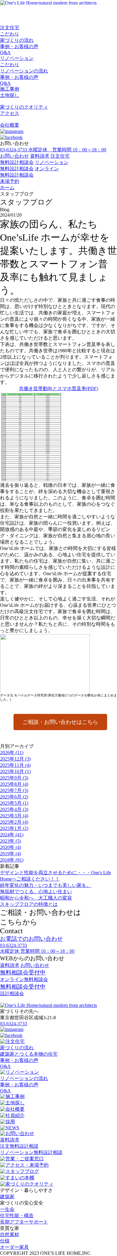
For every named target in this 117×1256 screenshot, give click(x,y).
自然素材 (9, 1234)
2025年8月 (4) (14, 784)
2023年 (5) (10, 841)
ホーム (7, 187)
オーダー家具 (14, 1247)
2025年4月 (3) (14, 809)
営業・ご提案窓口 (24, 1158)
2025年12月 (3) (15, 758)
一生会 (7, 1209)
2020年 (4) (10, 847)
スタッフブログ (22, 1171)
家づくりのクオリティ (24, 107)
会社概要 (9, 125)
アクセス (9, 113)
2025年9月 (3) (14, 777)
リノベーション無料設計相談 (31, 1152)
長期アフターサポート (24, 1221)
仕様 (5, 1240)
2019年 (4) (10, 853)
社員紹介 (15, 1115)
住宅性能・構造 (17, 1215)
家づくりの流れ (17, 40)
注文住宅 (9, 27)
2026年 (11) (11, 752)
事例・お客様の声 (19, 46)
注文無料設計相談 (19, 1146)
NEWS (12, 1127)
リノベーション (17, 58)
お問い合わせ (14, 156)
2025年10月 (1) (15, 771)
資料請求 (39, 156)
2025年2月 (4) (14, 822)
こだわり (9, 33)
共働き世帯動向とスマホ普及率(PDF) (58, 388)
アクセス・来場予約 (27, 1165)
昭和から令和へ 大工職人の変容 (36, 897)
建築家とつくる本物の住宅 (29, 1054)
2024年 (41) (11, 834)
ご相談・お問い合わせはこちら (60, 722)
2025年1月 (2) (14, 828)
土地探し (9, 95)
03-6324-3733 (13, 1023)
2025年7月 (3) (14, 790)
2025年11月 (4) (15, 765)
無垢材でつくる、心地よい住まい (36, 891)
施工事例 (9, 88)
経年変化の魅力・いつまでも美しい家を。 (45, 885)
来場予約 (9, 181)
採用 (10, 1121)
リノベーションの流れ (24, 70)
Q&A (5, 52)
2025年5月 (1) (14, 803)
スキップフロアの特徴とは (29, 904)
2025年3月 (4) (14, 815)
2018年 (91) (11, 860)
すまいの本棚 (19, 1177)
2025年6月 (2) (14, 796)
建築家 (7, 1196)
